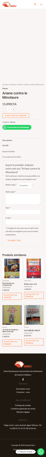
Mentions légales (23, 412)
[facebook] (23, 379)
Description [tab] (7, 140)
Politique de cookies (23, 405)
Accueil (5, 84)
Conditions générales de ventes (23, 409)
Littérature (13, 84)
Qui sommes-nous (23, 389)
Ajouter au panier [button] (10, 296)
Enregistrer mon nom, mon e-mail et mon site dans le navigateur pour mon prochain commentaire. (22, 231)
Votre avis (10, 191)
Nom (7, 208)
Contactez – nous (23, 392)
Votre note (11, 184)
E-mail (8, 218)
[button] (40, 451)
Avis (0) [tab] (5, 145)
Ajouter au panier (16, 115)
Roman (20, 84)
